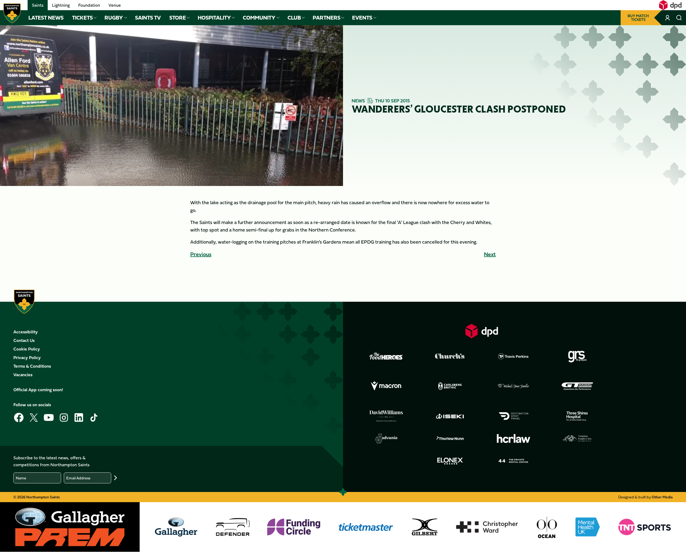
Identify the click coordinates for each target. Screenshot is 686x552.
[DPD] (481, 331)
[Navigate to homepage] (12, 13)
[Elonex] (450, 461)
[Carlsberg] (450, 386)
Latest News (46, 18)
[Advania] (386, 438)
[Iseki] (450, 416)
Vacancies (22, 374)
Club (294, 18)
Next (490, 254)
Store (177, 18)
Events (362, 18)
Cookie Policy (26, 349)
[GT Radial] (577, 386)
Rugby (114, 18)
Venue (115, 5)
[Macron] (386, 386)
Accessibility (25, 332)
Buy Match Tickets (638, 17)
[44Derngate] (513, 461)
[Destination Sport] (513, 416)
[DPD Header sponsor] (670, 5)
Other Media (662, 497)
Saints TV (148, 18)
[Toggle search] (679, 17)
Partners (326, 18)
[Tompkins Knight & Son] (577, 438)
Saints (37, 5)
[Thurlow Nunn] (450, 438)
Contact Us (24, 340)
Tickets (82, 18)
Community (259, 18)
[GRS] (577, 356)
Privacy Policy (27, 357)
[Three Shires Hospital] (577, 416)
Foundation (89, 5)
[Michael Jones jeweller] (513, 386)
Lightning (61, 5)
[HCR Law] (513, 438)
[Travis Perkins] (513, 356)
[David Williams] (386, 416)
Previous (200, 254)
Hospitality (214, 18)
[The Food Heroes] (386, 356)
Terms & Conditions (32, 366)
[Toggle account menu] (668, 17)
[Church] (450, 356)
